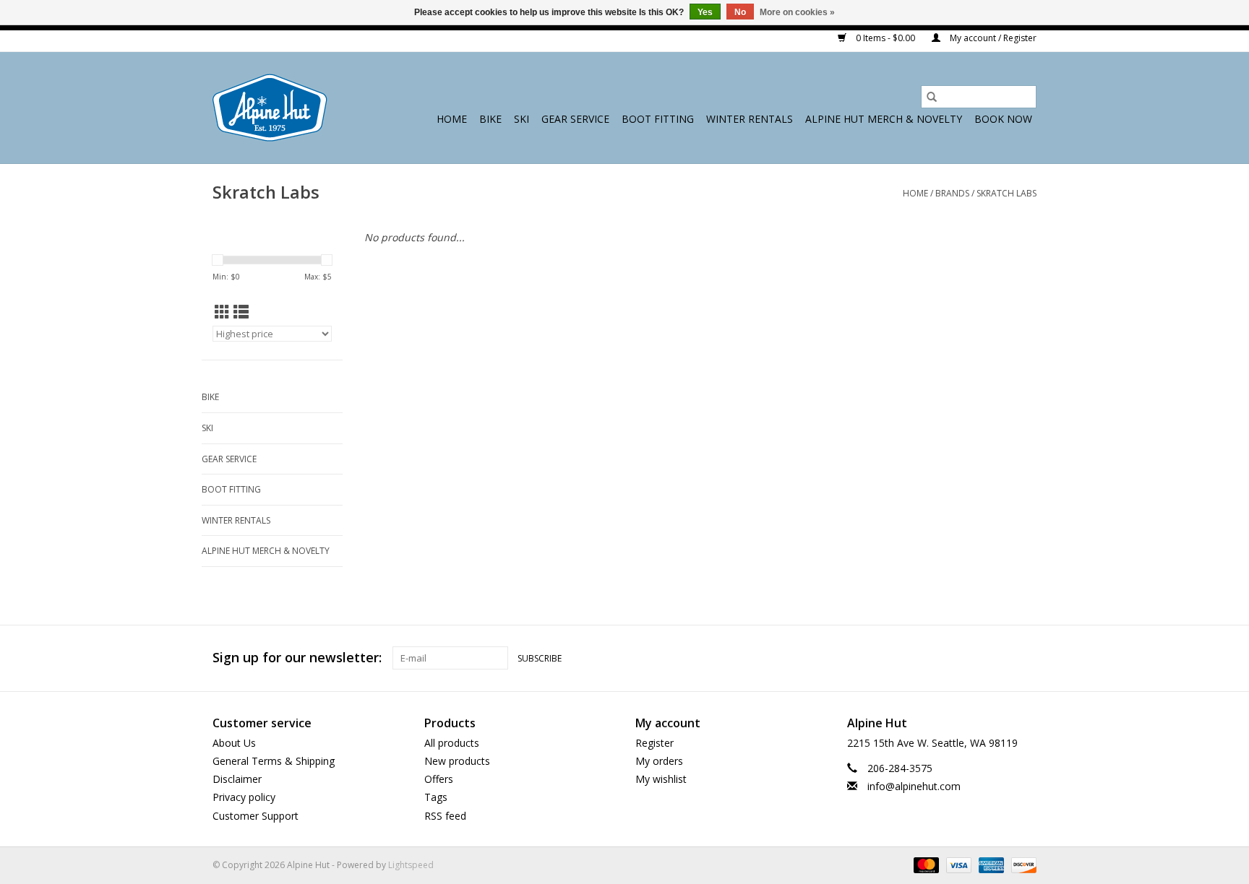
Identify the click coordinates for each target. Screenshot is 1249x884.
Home (452, 119)
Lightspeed (411, 865)
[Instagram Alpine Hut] (1024, 658)
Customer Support (256, 816)
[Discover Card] (1021, 864)
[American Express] (990, 864)
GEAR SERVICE (575, 119)
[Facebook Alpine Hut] (972, 658)
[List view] (241, 312)
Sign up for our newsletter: (297, 657)
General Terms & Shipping (274, 761)
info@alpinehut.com (914, 786)
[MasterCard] (925, 864)
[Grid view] (222, 312)
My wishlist (661, 779)
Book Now (1003, 119)
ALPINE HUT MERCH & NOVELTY (883, 119)
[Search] (932, 96)
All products (451, 743)
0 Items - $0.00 (885, 38)
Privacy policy (244, 797)
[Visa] (957, 864)
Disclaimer (237, 779)
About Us (234, 743)
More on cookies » (797, 12)
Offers (438, 779)
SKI (521, 119)
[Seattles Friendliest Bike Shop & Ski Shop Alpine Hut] (270, 108)
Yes (705, 12)
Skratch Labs (1006, 193)
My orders (659, 761)
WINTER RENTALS (749, 119)
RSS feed (445, 816)
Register (654, 743)
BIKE (490, 119)
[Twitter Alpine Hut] (998, 658)
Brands (952, 193)
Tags (435, 797)
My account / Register (992, 38)
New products (457, 761)
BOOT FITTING (658, 119)
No (740, 12)
